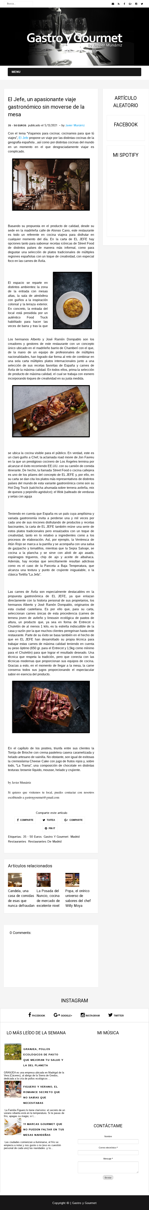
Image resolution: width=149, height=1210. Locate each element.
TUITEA (50, 820)
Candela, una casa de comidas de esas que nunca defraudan (21, 898)
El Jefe (23, 137)
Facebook (38, 1015)
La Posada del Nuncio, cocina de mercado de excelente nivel (48, 898)
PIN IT (51, 828)
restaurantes (17, 841)
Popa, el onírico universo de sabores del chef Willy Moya (78, 898)
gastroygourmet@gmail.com (42, 797)
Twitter (119, 1015)
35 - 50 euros (17, 125)
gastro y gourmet (56, 837)
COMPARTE (26, 820)
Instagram (93, 1015)
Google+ (66, 1015)
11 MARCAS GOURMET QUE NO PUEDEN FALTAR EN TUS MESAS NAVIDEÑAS (43, 1129)
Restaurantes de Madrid (45, 841)
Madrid (75, 837)
